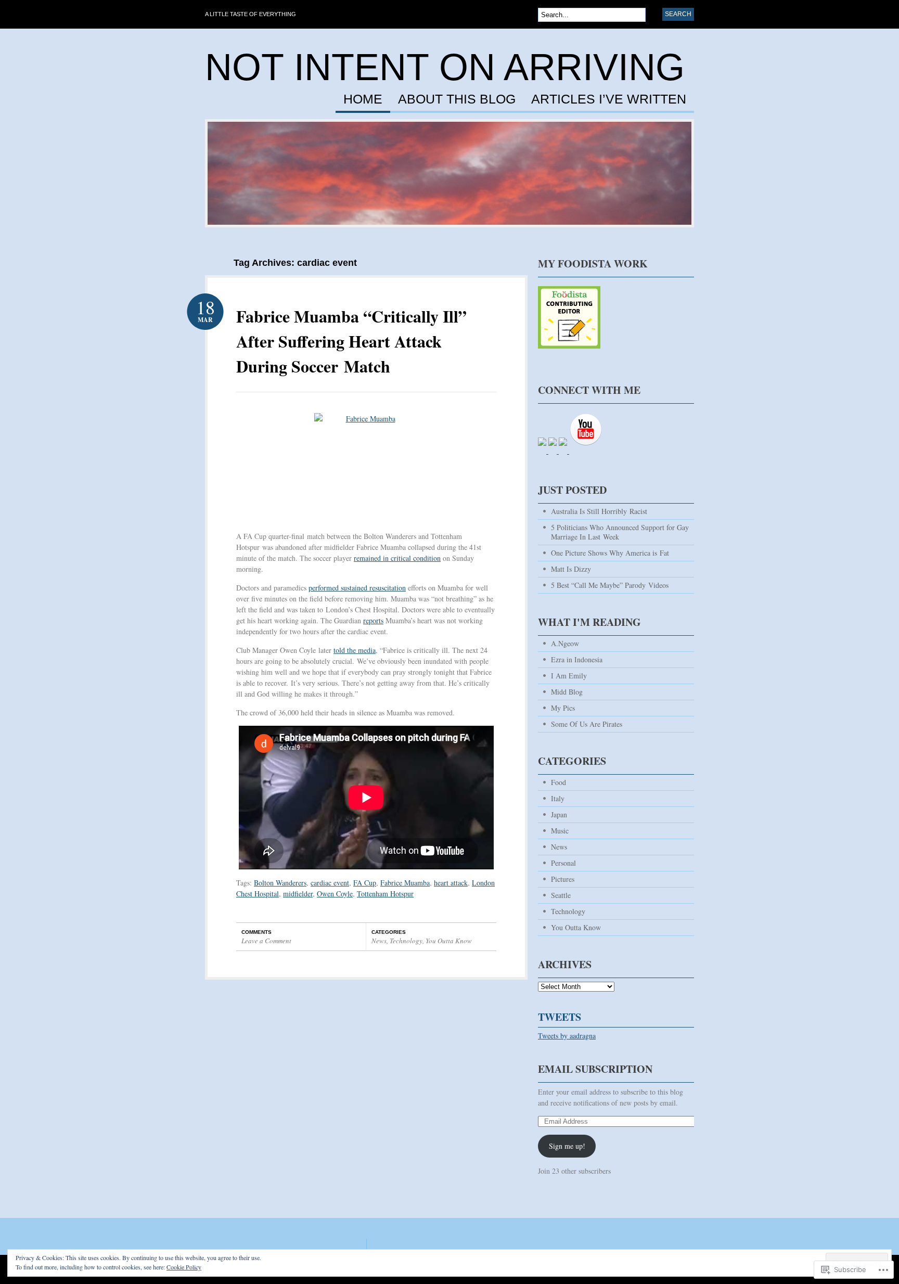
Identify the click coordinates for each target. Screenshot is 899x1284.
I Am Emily (569, 675)
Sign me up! (567, 1146)
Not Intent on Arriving (445, 67)
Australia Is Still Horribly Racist (599, 511)
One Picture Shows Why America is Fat (610, 553)
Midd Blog (567, 692)
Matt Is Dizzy (571, 569)
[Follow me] (569, 353)
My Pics (563, 708)
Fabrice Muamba (405, 883)
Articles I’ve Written (608, 99)
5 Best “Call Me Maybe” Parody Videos (610, 585)
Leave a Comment (266, 940)
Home (362, 99)
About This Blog (457, 99)
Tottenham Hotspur (385, 893)
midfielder (298, 893)
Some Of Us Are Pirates (586, 724)
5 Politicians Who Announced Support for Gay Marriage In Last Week (620, 532)
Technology (406, 940)
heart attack (451, 883)
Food (558, 782)
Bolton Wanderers (280, 883)
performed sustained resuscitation (357, 588)
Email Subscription (595, 1068)
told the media (354, 650)
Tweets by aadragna (567, 1036)
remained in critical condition (397, 558)
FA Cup (364, 883)
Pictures (562, 879)
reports (373, 620)
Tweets (559, 1016)
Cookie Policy (183, 1267)
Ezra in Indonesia (576, 659)
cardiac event (330, 883)
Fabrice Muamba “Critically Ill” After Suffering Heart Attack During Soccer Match (351, 341)
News (379, 940)
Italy (557, 798)
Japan (559, 814)
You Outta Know (449, 940)
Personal (563, 863)
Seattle (561, 895)
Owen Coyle (335, 893)
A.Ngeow (565, 643)
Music (560, 831)
